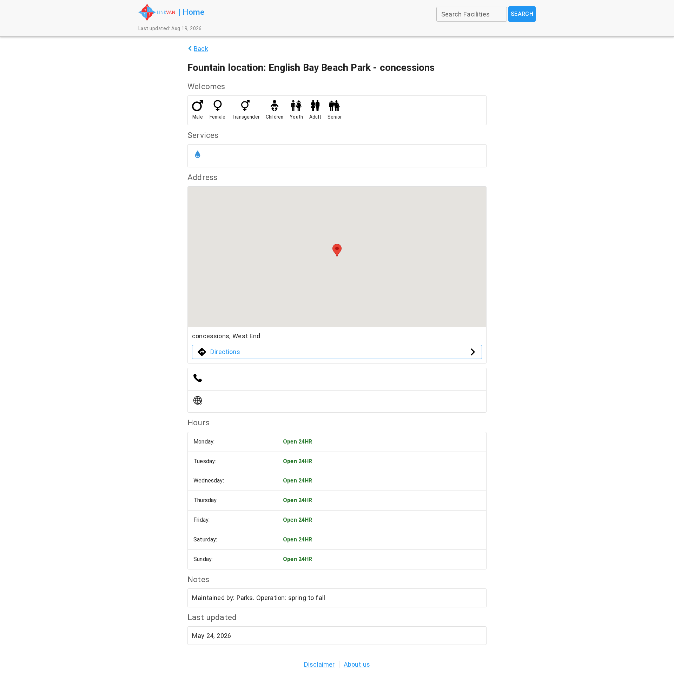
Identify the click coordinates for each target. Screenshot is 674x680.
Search (522, 14)
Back (201, 48)
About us (357, 664)
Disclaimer (319, 664)
